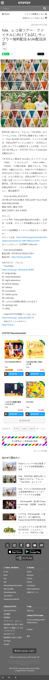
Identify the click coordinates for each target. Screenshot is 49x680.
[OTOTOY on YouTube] (34, 545)
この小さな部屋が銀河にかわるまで (13, 403)
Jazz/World (8, 596)
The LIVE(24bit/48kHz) (13, 362)
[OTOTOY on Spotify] (27, 545)
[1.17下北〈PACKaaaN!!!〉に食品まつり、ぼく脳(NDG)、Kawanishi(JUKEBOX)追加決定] (9, 517)
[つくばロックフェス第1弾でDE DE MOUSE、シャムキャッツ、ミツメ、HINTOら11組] (9, 529)
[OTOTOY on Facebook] (21, 545)
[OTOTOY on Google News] (41, 545)
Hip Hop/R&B (8, 589)
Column (29, 578)
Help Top (30, 611)
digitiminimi (21, 671)
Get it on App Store (15, 551)
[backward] (3, 677)
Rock (5, 575)
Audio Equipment (33, 589)
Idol (5, 582)
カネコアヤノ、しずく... (7, 428)
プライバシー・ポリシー (13, 621)
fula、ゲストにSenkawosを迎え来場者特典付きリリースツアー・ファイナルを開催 (32, 491)
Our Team (7, 641)
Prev (17, 429)
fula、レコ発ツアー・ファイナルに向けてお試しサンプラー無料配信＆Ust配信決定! (24, 37)
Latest (24, 429)
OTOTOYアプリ (9, 634)
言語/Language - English (25, 651)
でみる (19, 374)
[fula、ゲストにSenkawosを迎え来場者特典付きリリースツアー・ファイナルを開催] (9, 491)
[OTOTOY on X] (7, 545)
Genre (8, 567)
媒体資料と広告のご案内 (13, 637)
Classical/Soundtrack (11, 599)
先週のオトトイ (32, 592)
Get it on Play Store (32, 551)
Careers (6, 644)
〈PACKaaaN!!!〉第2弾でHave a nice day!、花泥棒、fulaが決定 (32, 504)
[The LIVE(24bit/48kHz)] (13, 349)
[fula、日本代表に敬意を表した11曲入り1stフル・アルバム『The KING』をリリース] (9, 479)
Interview (30, 575)
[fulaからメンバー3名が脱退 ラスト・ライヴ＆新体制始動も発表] (9, 466)
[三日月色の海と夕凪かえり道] (35, 349)
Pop (5, 578)
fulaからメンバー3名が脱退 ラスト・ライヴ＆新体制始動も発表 (32, 466)
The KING (29, 402)
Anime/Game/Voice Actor (13, 585)
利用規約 (7, 617)
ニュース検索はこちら (34, 14)
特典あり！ (9, 370)
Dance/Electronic (10, 592)
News (7, 14)
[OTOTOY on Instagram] (14, 545)
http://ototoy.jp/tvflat (21, 257)
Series (29, 572)
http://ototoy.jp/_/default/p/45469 (18, 269)
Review (29, 582)
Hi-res (6, 572)
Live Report (31, 585)
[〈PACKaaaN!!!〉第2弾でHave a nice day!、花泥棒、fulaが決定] (9, 504)
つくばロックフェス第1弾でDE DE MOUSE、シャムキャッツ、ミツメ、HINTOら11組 (32, 529)
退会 (28, 636)
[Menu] (2, 3)
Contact (30, 629)
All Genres (14, 567)
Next (31, 429)
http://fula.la (8, 324)
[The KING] (35, 389)
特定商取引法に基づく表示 (13, 624)
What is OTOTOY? (10, 611)
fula (14, 135)
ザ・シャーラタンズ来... (42, 428)
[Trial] (6, 374)
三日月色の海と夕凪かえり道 (34, 363)
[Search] (45, 8)
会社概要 (7, 614)
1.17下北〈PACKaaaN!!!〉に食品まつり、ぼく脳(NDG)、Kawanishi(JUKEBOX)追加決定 (32, 517)
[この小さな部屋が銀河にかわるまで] (13, 389)
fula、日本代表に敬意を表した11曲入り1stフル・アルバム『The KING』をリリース (32, 479)
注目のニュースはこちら (33, 18)
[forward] (16, 677)
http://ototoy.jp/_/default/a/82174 (18, 317)
